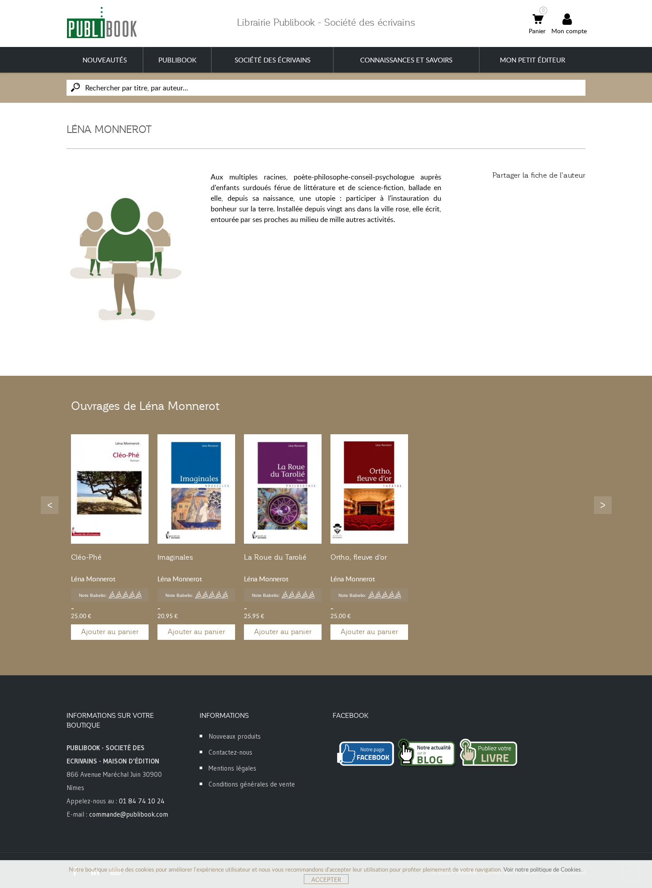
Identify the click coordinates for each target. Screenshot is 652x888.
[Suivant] (603, 505)
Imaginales (175, 557)
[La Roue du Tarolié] (283, 489)
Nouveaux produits (234, 736)
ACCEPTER (326, 880)
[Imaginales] (196, 489)
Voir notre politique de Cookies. (542, 869)
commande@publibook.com (128, 814)
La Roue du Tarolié (275, 557)
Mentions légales (232, 768)
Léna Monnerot (93, 578)
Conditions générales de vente (251, 784)
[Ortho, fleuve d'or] (369, 489)
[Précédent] (50, 505)
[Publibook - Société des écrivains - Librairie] (102, 22)
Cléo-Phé (86, 557)
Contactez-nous (230, 752)
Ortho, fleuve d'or (358, 557)
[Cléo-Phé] (110, 489)
